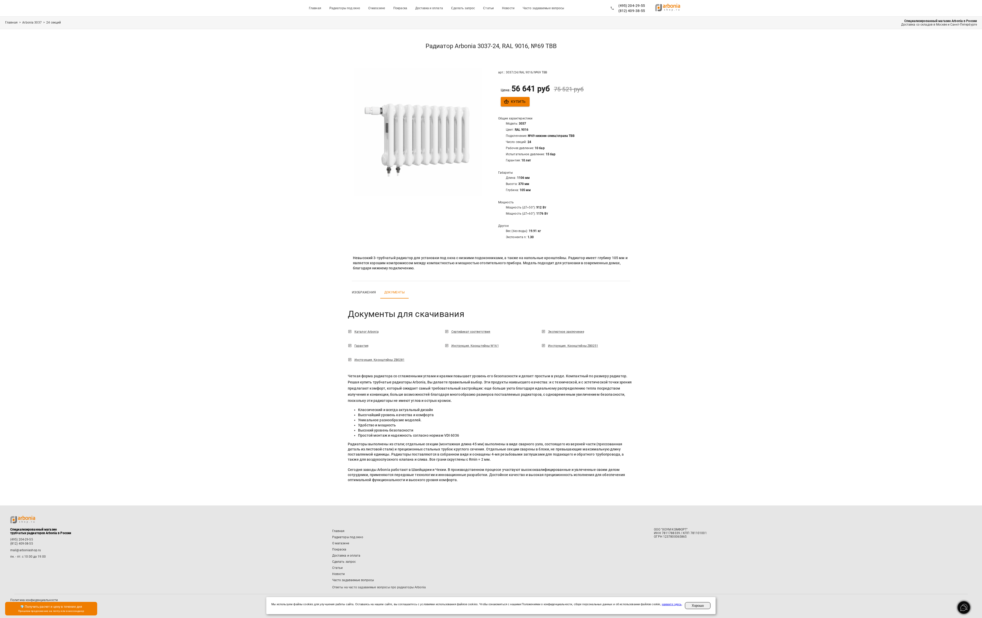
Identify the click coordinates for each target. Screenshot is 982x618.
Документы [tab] (394, 292)
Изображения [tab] (364, 292)
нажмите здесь (672, 604)
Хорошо (698, 606)
